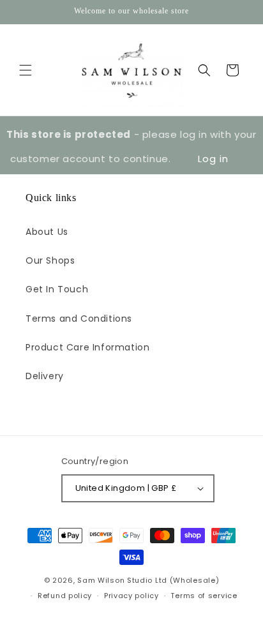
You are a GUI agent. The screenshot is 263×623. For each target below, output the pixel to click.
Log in (213, 158)
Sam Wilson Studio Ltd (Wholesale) (148, 580)
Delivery (45, 376)
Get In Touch (57, 289)
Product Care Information (87, 347)
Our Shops (50, 260)
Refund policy (65, 595)
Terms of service (203, 595)
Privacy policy (131, 595)
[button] (25, 70)
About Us (47, 231)
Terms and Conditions (79, 318)
